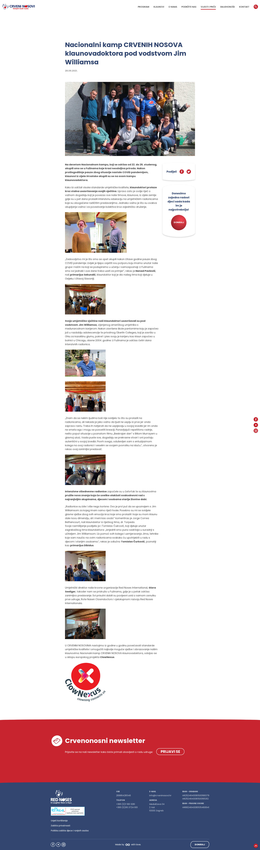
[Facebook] (53, 844)
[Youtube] (58, 844)
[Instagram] (63, 844)
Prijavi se (170, 751)
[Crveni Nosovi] (18, 7)
